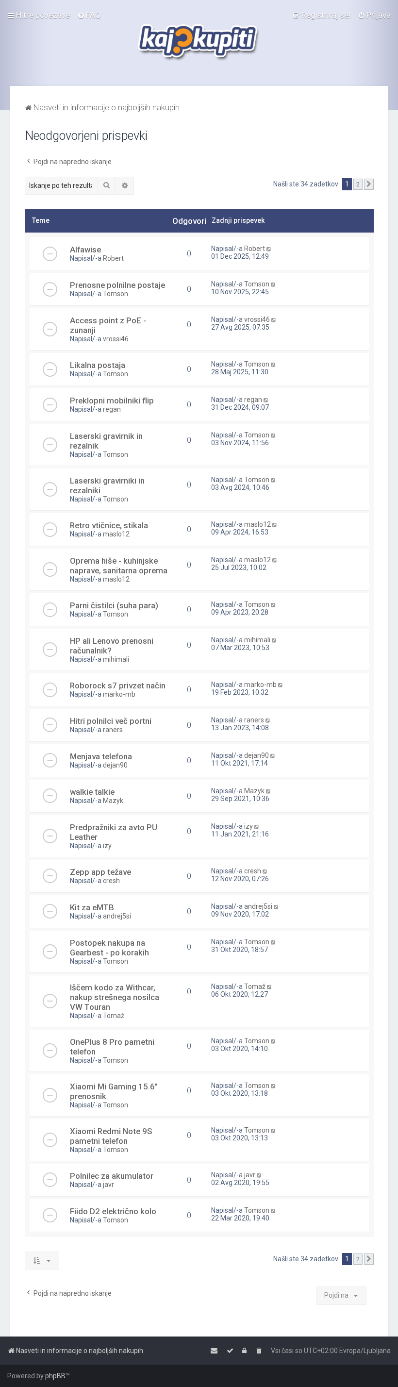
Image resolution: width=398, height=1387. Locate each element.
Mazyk (113, 800)
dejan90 (115, 765)
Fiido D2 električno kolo (113, 1211)
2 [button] (358, 184)
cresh (111, 881)
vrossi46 (116, 339)
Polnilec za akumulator (111, 1176)
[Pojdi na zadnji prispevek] (269, 248)
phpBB (55, 1376)
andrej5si (117, 916)
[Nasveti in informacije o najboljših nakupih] (199, 43)
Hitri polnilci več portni (110, 721)
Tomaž (113, 1015)
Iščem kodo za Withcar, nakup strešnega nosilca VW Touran (114, 997)
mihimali (116, 659)
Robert (113, 258)
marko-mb (119, 694)
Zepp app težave (100, 872)
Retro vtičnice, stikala (109, 525)
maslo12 (116, 534)
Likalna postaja (97, 365)
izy (107, 846)
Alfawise (85, 249)
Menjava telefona (101, 756)
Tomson (115, 294)
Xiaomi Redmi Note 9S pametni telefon (111, 1136)
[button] (369, 184)
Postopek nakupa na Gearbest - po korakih (109, 947)
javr (108, 1184)
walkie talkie (92, 792)
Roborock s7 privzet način (118, 685)
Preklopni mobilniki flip (112, 400)
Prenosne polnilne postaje (117, 285)
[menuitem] (89, 15)
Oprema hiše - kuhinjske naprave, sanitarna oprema (118, 565)
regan (112, 409)
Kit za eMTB (92, 907)
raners (113, 730)
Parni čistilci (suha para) (114, 605)
